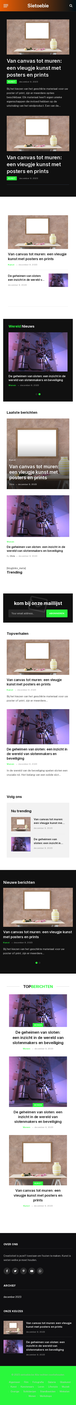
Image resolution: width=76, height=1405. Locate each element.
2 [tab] (39, 394)
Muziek (65, 1386)
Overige (15, 1391)
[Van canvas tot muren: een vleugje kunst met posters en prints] (38, 37)
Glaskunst (65, 1382)
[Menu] (6, 6)
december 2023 (12, 1297)
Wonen (38, 1025)
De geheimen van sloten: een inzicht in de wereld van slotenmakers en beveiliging (37, 378)
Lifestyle (53, 1386)
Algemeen (14, 1382)
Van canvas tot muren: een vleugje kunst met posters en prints (34, 68)
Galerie (52, 1382)
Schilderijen (29, 1391)
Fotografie (38, 1382)
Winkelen (64, 1391)
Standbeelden (47, 1391)
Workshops (46, 1396)
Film (26, 1382)
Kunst (38, 1183)
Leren (41, 1386)
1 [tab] (36, 394)
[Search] (70, 6)
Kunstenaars (27, 1386)
